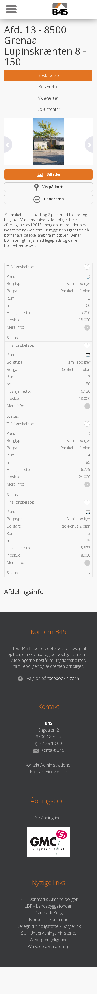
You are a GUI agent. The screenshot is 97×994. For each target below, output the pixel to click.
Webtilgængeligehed (49, 940)
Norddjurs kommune (48, 919)
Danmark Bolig (48, 913)
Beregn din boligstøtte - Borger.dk (48, 926)
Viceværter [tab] (48, 98)
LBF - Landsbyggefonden (48, 906)
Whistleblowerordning (48, 946)
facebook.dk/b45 (52, 678)
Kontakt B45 (52, 750)
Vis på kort (52, 186)
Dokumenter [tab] (48, 109)
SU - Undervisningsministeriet (48, 933)
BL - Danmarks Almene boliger (49, 899)
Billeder (53, 174)
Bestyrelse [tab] (48, 87)
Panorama (53, 198)
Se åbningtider (48, 818)
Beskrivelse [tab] (48, 75)
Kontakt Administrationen (49, 765)
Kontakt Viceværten (48, 772)
